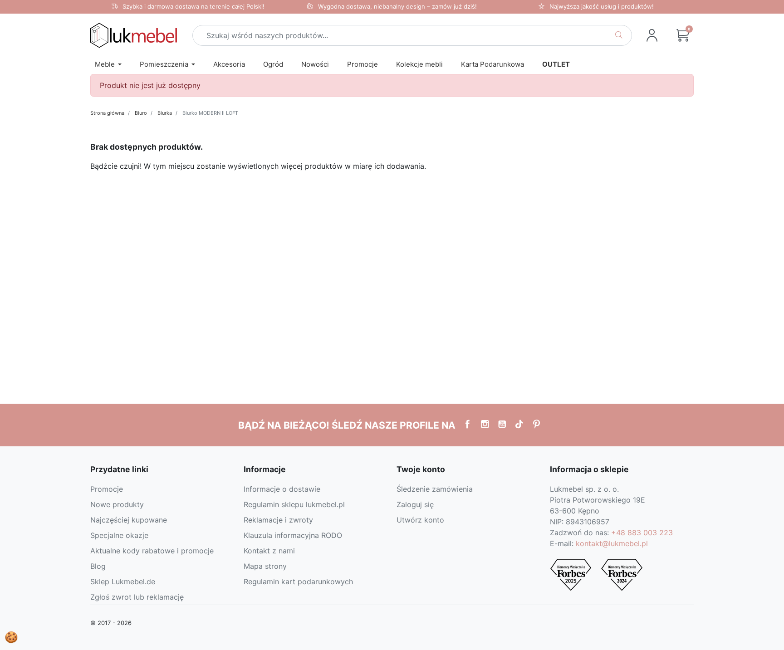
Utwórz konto (420, 519)
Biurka (164, 113)
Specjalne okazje (119, 535)
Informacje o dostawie (282, 489)
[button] (683, 35)
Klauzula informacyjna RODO (293, 535)
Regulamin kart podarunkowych (298, 581)
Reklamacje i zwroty (278, 519)
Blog (98, 566)
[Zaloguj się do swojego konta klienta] (652, 35)
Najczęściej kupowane (128, 519)
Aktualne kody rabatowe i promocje (152, 550)
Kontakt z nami (269, 550)
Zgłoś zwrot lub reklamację (137, 596)
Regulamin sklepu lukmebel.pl (294, 504)
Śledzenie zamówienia (435, 489)
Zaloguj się (415, 504)
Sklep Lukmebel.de (122, 581)
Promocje (106, 489)
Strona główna (107, 113)
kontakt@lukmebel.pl (612, 543)
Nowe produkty (117, 504)
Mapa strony (265, 566)
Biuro (141, 113)
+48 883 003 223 (642, 532)
